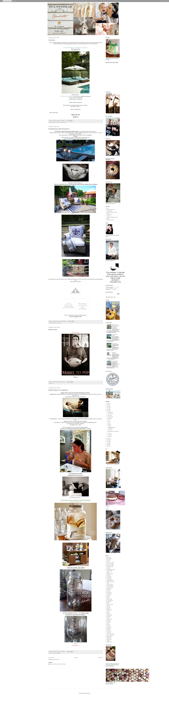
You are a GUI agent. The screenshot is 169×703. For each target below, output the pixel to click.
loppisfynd (108, 615)
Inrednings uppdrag (110, 569)
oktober (109, 415)
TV (107, 582)
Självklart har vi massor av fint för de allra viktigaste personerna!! (115, 326)
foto (107, 597)
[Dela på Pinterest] (72, 120)
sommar (58, 122)
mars (109, 433)
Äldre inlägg (100, 657)
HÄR (70, 97)
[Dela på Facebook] (70, 120)
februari (109, 434)
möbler (108, 616)
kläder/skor (109, 609)
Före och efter (109, 564)
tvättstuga (108, 637)
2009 (108, 444)
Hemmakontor (109, 566)
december (110, 412)
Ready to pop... (53, 329)
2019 (108, 403)
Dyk (107, 561)
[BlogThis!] (68, 120)
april (109, 424)
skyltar (108, 629)
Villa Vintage (109, 585)
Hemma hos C (54, 322)
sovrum (108, 632)
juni (108, 421)
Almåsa (108, 557)
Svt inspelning (109, 214)
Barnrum (108, 558)
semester (108, 627)
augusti (109, 418)
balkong (108, 589)
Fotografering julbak (110, 219)
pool (56, 122)
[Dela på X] (69, 120)
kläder (108, 608)
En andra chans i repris (111, 209)
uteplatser (108, 639)
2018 (108, 404)
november (110, 413)
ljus (107, 612)
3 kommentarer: (62, 381)
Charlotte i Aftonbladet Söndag (112, 217)
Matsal (108, 574)
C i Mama (108, 215)
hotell (108, 605)
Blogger (88, 693)
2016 (108, 407)
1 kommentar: (62, 120)
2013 (108, 438)
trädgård (108, 636)
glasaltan (108, 601)
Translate (114, 289)
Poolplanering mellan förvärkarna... (59, 129)
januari (109, 436)
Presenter (108, 576)
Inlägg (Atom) (57, 659)
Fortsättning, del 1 (115, 361)
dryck (108, 596)
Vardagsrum (109, 584)
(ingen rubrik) (114, 343)
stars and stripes (109, 635)
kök (107, 611)
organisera (53, 122)
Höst (107, 568)
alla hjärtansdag (109, 586)
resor (107, 625)
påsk (107, 624)
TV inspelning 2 (109, 210)
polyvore (108, 621)
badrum (108, 588)
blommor (108, 592)
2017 (108, 406)
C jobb (108, 560)
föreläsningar (109, 600)
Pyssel (108, 577)
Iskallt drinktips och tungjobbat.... (58, 390)
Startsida (76, 657)
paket (108, 620)
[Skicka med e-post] (67, 120)
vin (107, 640)
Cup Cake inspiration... (114, 353)
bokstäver (108, 593)
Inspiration (108, 570)
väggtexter (108, 641)
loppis (108, 613)
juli (108, 419)
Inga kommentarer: (63, 321)
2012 (108, 439)
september (110, 416)
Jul (107, 572)
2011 (108, 441)
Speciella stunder (110, 581)
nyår (107, 617)
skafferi (108, 628)
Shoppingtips (109, 580)
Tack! (107, 208)
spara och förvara (63, 122)
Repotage (108, 578)
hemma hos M (109, 604)
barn (52, 383)
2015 (108, 409)
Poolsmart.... (52, 40)
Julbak (108, 218)
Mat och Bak (109, 573)
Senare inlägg (51, 657)
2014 (108, 410)
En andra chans (109, 562)
